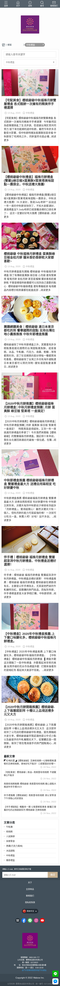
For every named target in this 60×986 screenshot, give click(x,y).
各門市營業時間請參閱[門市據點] (34, 970)
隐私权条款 (30, 902)
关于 (30, 883)
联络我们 (30, 896)
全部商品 (30, 889)
